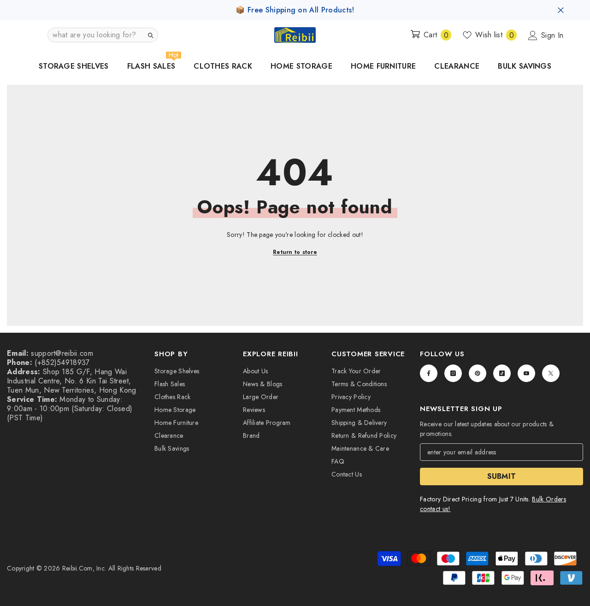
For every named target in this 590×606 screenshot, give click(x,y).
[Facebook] (428, 373)
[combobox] (95, 35)
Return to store (295, 252)
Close (561, 10)
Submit (501, 476)
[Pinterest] (477, 373)
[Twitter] (551, 373)
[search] (150, 35)
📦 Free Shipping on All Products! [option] (295, 10)
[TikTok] (502, 373)
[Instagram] (453, 373)
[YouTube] (526, 373)
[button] (102, 35)
